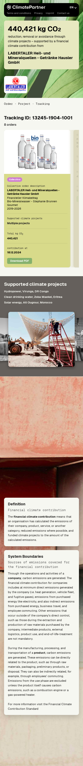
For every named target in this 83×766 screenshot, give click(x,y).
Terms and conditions (19, 13)
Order (8, 104)
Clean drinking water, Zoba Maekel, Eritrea (33, 297)
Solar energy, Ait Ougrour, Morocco (28, 302)
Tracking (43, 104)
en (71, 7)
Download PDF (19, 261)
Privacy (38, 13)
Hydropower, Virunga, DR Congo (26, 291)
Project (24, 104)
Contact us (63, 13)
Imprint (50, 13)
